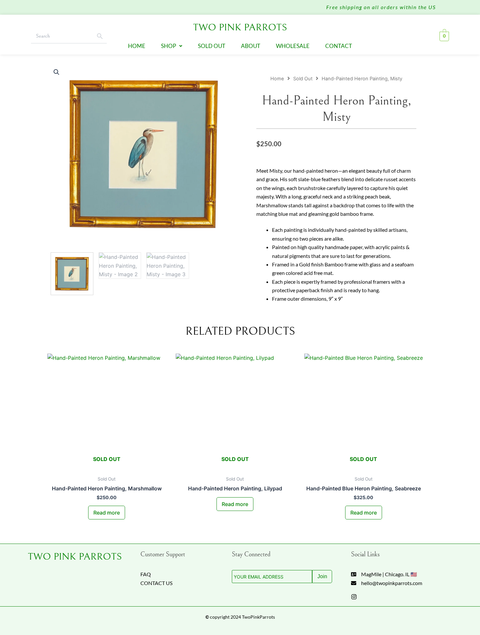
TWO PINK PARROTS (75, 556)
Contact (338, 46)
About (250, 46)
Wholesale (293, 46)
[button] (171, 46)
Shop (168, 46)
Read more (106, 512)
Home (136, 46)
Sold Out (211, 46)
